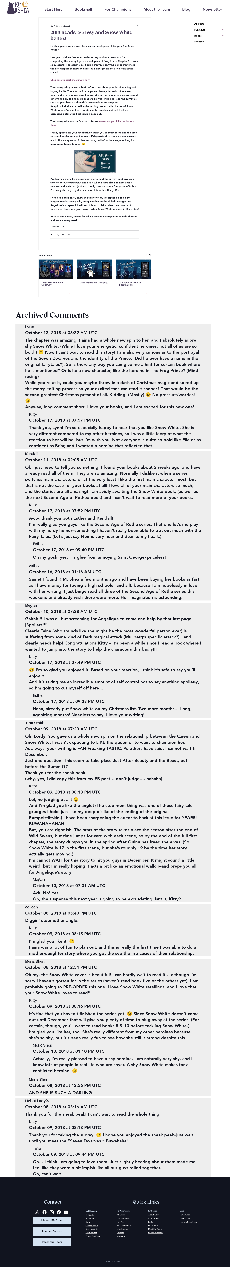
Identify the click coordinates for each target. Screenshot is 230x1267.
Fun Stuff (199, 29)
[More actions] (137, 26)
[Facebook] (44, 1212)
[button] (83, 9)
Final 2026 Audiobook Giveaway (52, 284)
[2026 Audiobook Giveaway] (94, 269)
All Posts (199, 23)
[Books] (223, 36)
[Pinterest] (59, 1212)
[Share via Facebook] (51, 234)
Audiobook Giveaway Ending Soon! (130, 284)
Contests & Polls (57, 226)
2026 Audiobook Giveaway (94, 283)
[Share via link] (69, 234)
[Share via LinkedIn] (63, 234)
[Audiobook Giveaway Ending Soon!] (133, 269)
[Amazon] (37, 1212)
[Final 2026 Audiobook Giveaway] (56, 269)
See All (148, 255)
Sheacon (199, 41)
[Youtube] (66, 1212)
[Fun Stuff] (223, 30)
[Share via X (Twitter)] (57, 234)
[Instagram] (51, 1212)
